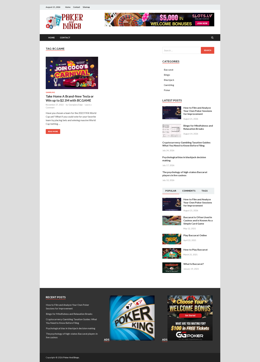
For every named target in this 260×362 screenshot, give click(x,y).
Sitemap (86, 7)
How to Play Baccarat (195, 249)
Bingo (167, 74)
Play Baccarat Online (195, 235)
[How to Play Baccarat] (171, 249)
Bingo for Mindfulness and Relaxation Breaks (198, 127)
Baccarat (168, 69)
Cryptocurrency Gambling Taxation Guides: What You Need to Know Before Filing (186, 144)
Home (67, 7)
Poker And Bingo (71, 357)
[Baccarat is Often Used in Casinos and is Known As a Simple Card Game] (171, 217)
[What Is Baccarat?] (171, 264)
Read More (53, 131)
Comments (188, 190)
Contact (76, 7)
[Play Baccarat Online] (171, 235)
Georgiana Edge (76, 105)
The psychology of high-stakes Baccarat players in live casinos (184, 174)
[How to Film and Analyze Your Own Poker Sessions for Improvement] (171, 108)
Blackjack (169, 79)
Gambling (50, 92)
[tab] (170, 191)
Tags (204, 190)
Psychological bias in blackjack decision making (70, 328)
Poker (167, 90)
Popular (170, 190)
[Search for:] (188, 50)
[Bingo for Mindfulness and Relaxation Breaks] (171, 125)
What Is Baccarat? (193, 263)
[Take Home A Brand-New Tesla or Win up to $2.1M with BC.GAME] (72, 74)
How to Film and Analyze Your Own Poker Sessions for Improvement (197, 110)
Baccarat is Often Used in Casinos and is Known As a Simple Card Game (198, 220)
